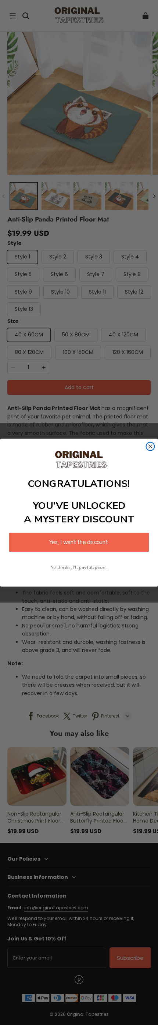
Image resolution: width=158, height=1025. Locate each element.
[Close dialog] (150, 446)
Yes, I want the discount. (79, 542)
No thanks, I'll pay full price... (79, 567)
